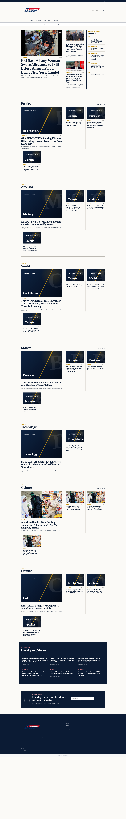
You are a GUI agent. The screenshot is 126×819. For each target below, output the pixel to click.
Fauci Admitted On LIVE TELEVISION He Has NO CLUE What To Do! (31, 330)
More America (100, 187)
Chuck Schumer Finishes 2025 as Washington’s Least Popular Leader (61, 672)
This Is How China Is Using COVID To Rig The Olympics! (74, 286)
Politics (93, 72)
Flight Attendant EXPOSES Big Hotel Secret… (97, 49)
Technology (24, 459)
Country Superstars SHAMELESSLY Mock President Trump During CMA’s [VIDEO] (96, 40)
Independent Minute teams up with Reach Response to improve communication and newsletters (33, 673)
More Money (100, 348)
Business (89, 120)
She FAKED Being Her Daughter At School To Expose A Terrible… (40, 607)
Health (88, 282)
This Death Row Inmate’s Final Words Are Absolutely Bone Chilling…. (41, 384)
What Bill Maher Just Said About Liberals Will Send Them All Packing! (73, 124)
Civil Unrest (24, 298)
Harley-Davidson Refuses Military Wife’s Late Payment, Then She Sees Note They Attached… (97, 67)
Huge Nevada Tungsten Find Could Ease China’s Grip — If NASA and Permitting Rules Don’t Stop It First (29, 24)
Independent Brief (99, 1)
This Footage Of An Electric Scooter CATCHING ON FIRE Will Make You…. (31, 248)
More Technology (99, 427)
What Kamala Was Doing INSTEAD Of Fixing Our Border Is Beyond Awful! (94, 591)
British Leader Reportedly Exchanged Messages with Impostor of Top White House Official (71, 24)
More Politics (100, 104)
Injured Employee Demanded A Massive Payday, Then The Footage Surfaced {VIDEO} (90, 673)
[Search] (103, 10)
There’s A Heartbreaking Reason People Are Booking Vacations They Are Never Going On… (95, 125)
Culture (67, 120)
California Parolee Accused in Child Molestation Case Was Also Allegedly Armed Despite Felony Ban (97, 57)
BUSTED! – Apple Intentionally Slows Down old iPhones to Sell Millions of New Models (41, 464)
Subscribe (98, 698)
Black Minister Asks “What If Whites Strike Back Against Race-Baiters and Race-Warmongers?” (31, 633)
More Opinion (100, 571)
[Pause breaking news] (104, 23)
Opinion (89, 587)
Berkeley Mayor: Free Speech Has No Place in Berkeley (97, 75)
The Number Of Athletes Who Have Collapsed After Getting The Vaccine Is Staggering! (96, 286)
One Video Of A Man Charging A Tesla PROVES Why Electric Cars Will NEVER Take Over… (74, 208)
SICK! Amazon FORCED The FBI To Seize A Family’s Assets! (95, 368)
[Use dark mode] (104, 1)
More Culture (100, 488)
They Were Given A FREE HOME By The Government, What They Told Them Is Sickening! (41, 303)
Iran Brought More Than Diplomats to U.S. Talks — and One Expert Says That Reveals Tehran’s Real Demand (75, 48)
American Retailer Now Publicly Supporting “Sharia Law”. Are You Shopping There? (39, 525)
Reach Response (65, 755)
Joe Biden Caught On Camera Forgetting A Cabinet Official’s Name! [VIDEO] (74, 591)
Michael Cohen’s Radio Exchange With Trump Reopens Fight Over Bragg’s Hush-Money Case (74, 78)
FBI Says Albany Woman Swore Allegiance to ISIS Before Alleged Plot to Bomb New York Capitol (40, 66)
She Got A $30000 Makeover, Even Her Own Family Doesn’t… (31, 409)
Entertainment (94, 37)
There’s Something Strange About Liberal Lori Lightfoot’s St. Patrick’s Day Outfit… (31, 169)
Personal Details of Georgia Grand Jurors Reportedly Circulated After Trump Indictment (89, 660)
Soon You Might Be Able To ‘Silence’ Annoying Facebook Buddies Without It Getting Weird (74, 448)
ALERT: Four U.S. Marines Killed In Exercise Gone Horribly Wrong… (41, 223)
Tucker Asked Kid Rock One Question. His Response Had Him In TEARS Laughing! (95, 207)
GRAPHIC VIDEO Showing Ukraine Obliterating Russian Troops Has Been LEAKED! (41, 141)
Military (23, 219)
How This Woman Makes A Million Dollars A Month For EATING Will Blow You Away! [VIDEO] (74, 369)
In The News (24, 57)
